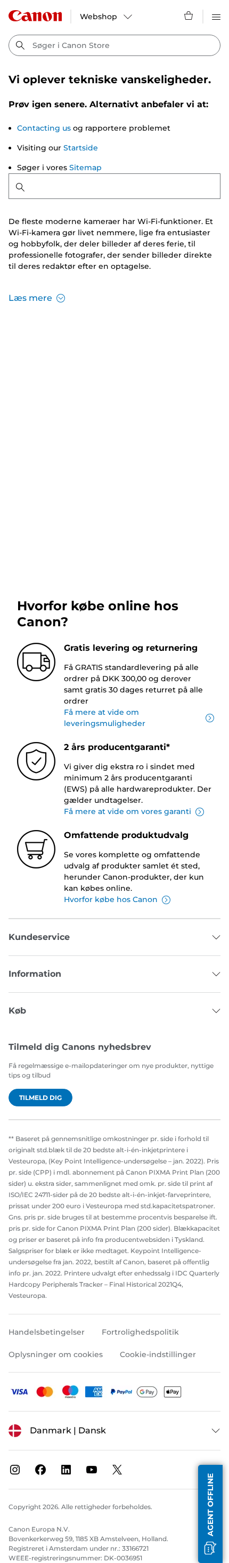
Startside (80, 148)
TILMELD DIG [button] (40, 1098)
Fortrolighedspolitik (140, 1332)
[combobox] (114, 45)
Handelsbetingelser (47, 1332)
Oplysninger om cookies (56, 1354)
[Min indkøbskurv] (189, 15)
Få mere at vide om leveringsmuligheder (104, 717)
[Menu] (216, 15)
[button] (210, 1514)
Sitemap (85, 167)
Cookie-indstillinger (158, 1354)
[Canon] (35, 15)
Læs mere (30, 298)
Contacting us (44, 128)
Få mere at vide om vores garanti (127, 811)
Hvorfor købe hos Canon (111, 899)
